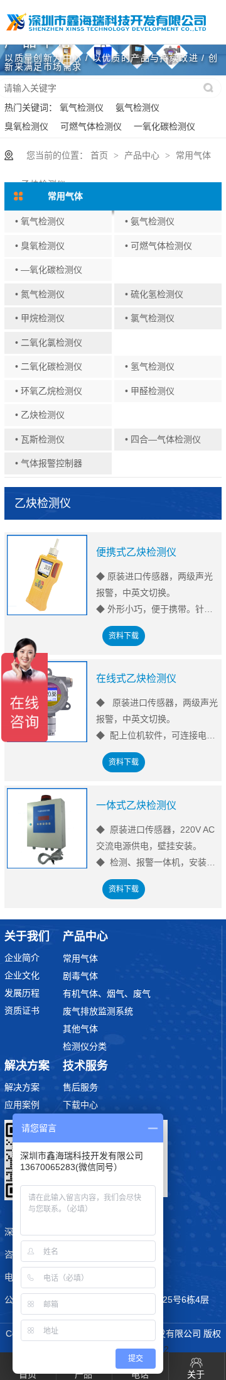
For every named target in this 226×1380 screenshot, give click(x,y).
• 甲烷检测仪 (40, 318)
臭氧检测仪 (26, 126)
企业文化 (22, 975)
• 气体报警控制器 (48, 463)
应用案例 (22, 1105)
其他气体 (80, 1029)
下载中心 (80, 1105)
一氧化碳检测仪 (164, 126)
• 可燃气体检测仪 (158, 246)
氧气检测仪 (82, 107)
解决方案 (22, 1087)
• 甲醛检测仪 (150, 391)
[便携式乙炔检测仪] (47, 575)
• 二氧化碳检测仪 (48, 366)
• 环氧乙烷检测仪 (48, 391)
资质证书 (22, 1010)
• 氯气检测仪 (150, 318)
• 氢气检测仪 (150, 366)
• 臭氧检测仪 (40, 246)
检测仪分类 (85, 1046)
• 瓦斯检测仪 (40, 439)
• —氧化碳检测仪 (48, 270)
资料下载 (124, 636)
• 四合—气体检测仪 (163, 439)
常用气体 (193, 155)
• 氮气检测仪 (40, 294)
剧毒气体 (80, 976)
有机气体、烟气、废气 (107, 993)
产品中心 (141, 155)
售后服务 (80, 1087)
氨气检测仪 (137, 107)
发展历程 (22, 993)
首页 (99, 155)
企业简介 (22, 958)
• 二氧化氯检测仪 (48, 342)
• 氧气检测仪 (40, 221)
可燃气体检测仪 (91, 126)
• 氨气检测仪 (150, 221)
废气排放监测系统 (98, 1011)
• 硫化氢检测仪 (154, 294)
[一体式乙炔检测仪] (47, 828)
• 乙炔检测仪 (40, 415)
